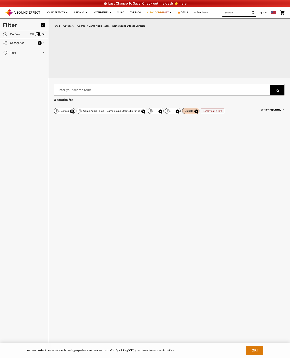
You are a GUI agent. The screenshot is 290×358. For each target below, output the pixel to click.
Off (32, 34)
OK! (255, 350)
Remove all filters (212, 110)
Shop (57, 25)
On (43, 34)
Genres (81, 25)
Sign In (263, 12)
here (183, 3)
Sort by (271, 109)
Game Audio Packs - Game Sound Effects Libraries (117, 25)
